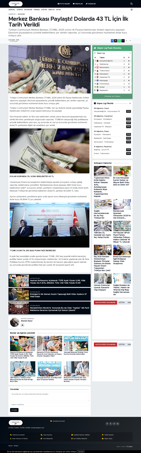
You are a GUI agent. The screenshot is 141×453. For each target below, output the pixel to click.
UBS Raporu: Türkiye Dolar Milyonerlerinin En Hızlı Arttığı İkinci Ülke (21, 379)
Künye (10, 445)
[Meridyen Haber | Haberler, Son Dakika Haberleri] (15, 4)
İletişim (16, 445)
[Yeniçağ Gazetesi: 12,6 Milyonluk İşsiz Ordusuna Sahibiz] (49, 369)
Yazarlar (92, 4)
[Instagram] (114, 423)
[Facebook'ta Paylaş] (112, 40)
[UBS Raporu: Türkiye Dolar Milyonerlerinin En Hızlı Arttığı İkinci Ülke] (22, 369)
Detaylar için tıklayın (112, 96)
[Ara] (132, 4)
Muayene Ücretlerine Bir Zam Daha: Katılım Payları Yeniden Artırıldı (75, 379)
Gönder (14, 410)
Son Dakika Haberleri (80, 438)
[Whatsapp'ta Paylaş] (119, 40)
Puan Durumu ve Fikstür (20, 438)
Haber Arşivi (108, 438)
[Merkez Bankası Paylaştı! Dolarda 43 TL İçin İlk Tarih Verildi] (49, 69)
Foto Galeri (65, 4)
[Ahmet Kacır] (14, 322)
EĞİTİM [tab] (121, 302)
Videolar (79, 4)
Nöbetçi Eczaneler (18, 435)
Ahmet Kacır (27, 321)
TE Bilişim (129, 446)
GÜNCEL (11, 9)
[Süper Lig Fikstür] (130, 103)
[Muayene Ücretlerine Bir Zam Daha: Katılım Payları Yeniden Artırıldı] (76, 369)
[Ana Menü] (132, 10)
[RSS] (117, 423)
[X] (110, 423)
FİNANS (37, 9)
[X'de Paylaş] (115, 40)
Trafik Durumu (109, 435)
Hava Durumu (47, 435)
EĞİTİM (44, 9)
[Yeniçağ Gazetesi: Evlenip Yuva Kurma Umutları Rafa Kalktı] (76, 343)
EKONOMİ (28, 9)
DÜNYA (20, 9)
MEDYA (52, 9)
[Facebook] (107, 423)
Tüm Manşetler (48, 438)
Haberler (12, 14)
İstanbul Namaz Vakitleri (82, 435)
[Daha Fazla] (123, 40)
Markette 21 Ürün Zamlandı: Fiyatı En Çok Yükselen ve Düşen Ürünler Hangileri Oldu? (49, 354)
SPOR (58, 9)
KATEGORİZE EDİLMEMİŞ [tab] (105, 302)
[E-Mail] (22, 325)
